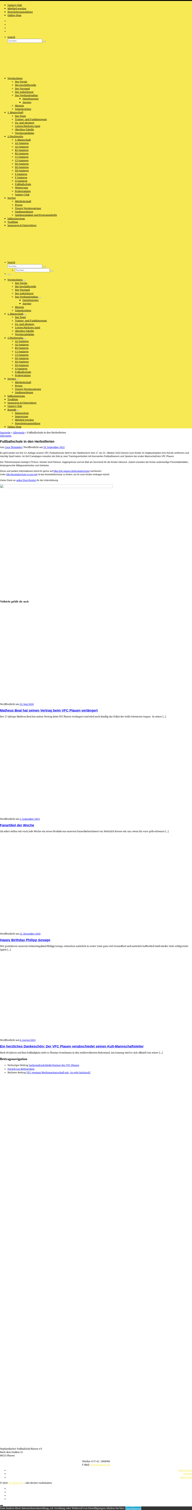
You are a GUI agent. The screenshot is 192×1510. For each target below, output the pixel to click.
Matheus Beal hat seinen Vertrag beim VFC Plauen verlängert (49, 710)
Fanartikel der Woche (17, 825)
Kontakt (187, 1473)
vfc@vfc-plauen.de (100, 1464)
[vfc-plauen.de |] (23, 72)
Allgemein (19, 432)
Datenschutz (185, 1470)
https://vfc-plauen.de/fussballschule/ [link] (71, 471)
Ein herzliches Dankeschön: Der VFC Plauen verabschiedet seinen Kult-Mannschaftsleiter (72, 1046)
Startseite (5, 432)
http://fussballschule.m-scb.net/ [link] (21, 474)
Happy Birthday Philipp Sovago (25, 940)
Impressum (186, 1477)
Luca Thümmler (13, 447)
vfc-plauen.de (15, 1482)
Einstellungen (133, 1508)
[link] (26, 480)
